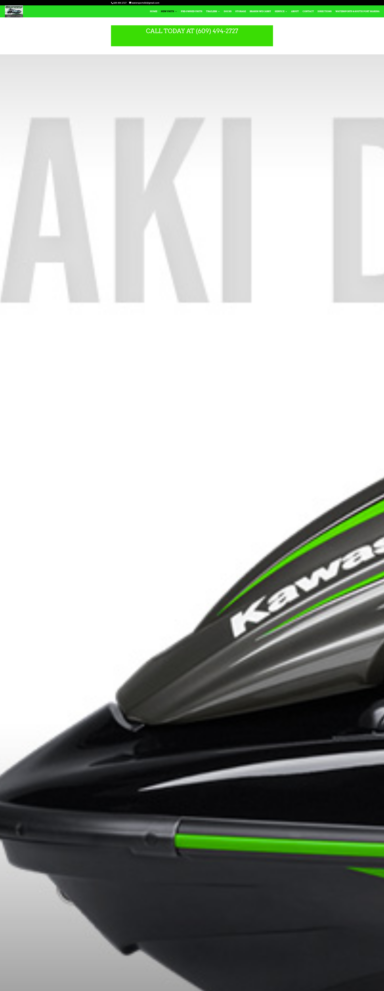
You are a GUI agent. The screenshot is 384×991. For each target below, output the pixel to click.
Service (279, 11)
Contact (308, 11)
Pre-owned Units (191, 11)
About (295, 11)
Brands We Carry (260, 11)
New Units (167, 11)
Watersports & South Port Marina (357, 11)
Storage (240, 11)
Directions (325, 11)
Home (153, 11)
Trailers (211, 11)
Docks (228, 11)
